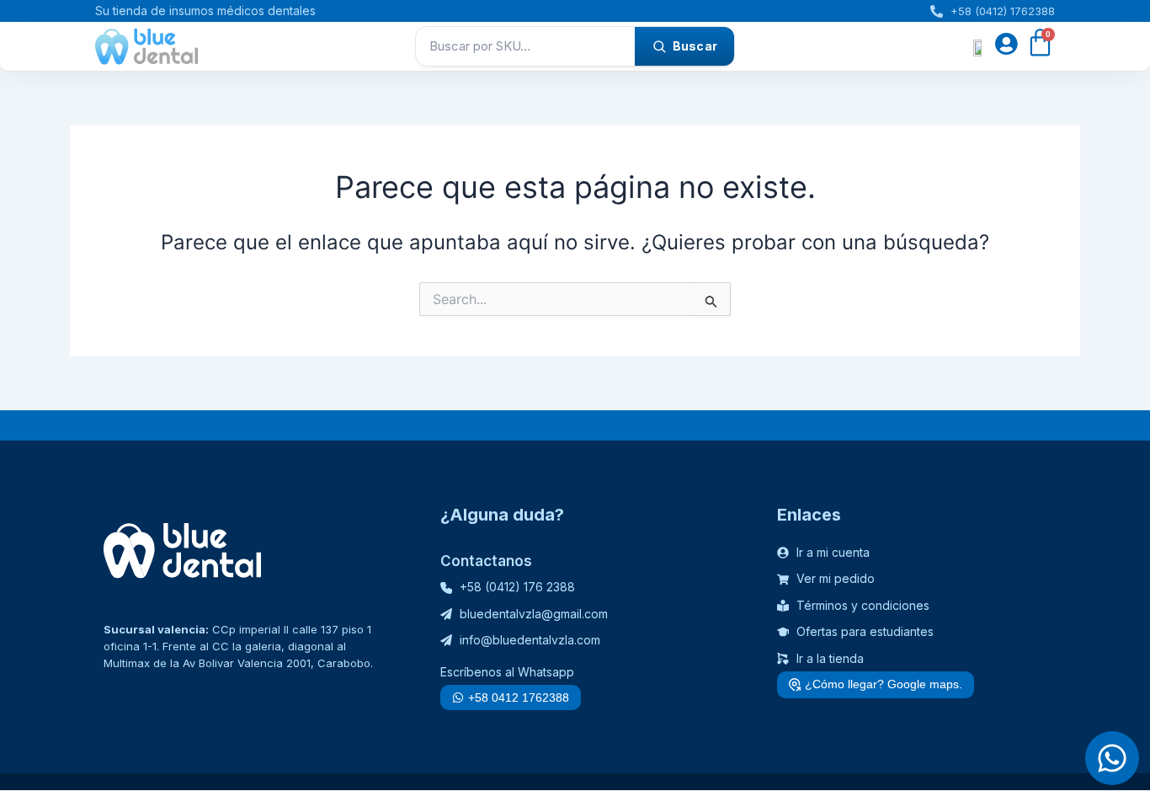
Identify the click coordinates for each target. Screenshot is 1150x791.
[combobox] (525, 46)
